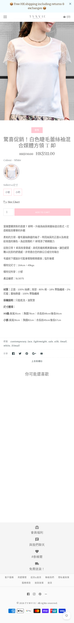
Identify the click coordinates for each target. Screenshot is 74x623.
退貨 (50, 583)
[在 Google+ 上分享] (34, 353)
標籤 (5, 341)
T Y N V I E (30, 603)
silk (56, 341)
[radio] (11, 172)
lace (30, 341)
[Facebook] (28, 594)
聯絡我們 (49, 577)
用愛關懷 (22, 577)
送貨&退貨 (36, 577)
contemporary (18, 341)
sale (50, 341)
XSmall (15, 345)
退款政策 (39, 583)
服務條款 (26, 583)
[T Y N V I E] (37, 17)
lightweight (40, 341)
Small (63, 341)
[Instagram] (34, 594)
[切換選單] (5, 17)
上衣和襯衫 (37, 361)
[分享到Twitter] (20, 353)
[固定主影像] (26, 353)
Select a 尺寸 (10, 185)
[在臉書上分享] (13, 353)
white (6, 345)
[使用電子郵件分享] (41, 353)
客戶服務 (9, 577)
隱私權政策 (63, 577)
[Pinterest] (40, 594)
